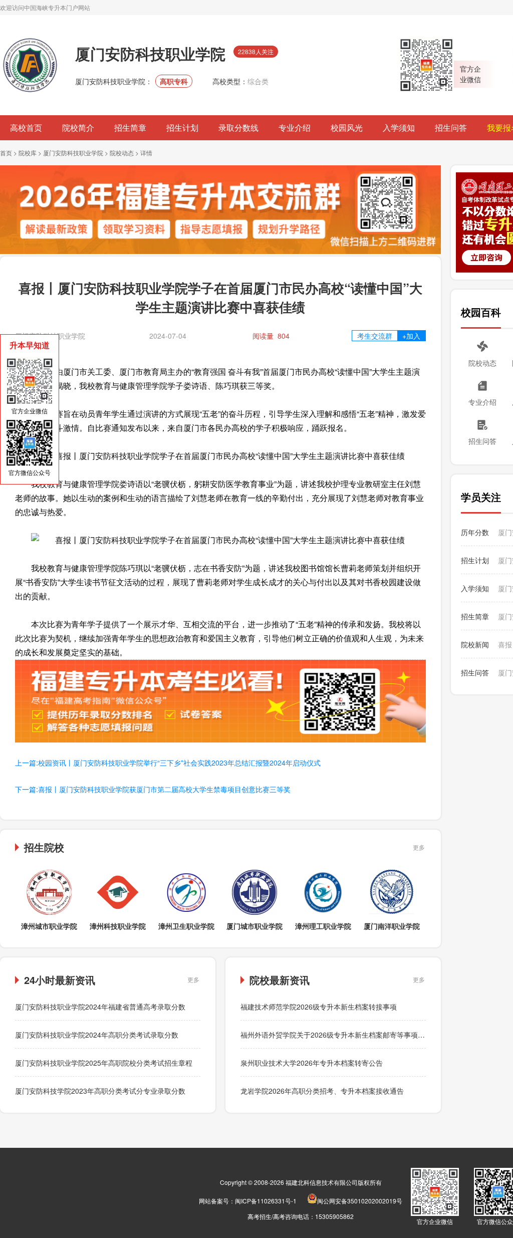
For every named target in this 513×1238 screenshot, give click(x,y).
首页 (6, 152)
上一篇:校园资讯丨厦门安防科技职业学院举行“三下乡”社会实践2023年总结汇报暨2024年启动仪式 (168, 763)
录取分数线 (238, 127)
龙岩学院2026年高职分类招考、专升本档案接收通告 (322, 1091)
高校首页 (26, 127)
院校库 (28, 152)
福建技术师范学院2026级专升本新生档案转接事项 (318, 1007)
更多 (419, 847)
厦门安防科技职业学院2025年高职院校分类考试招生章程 (103, 1063)
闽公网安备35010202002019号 (359, 1200)
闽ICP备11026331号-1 (266, 1200)
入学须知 (399, 127)
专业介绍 (295, 127)
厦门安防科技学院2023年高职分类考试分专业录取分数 (100, 1091)
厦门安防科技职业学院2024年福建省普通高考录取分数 (100, 1007)
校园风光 (347, 127)
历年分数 (475, 532)
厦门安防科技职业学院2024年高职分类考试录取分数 (96, 1035)
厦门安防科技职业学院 (73, 152)
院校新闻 (475, 644)
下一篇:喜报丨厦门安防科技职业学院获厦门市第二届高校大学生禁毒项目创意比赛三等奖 (153, 789)
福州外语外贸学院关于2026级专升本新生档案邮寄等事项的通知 (339, 1035)
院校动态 (122, 152)
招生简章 (130, 127)
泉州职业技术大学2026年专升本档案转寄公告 (311, 1063)
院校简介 (78, 127)
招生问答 (451, 127)
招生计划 (182, 127)
